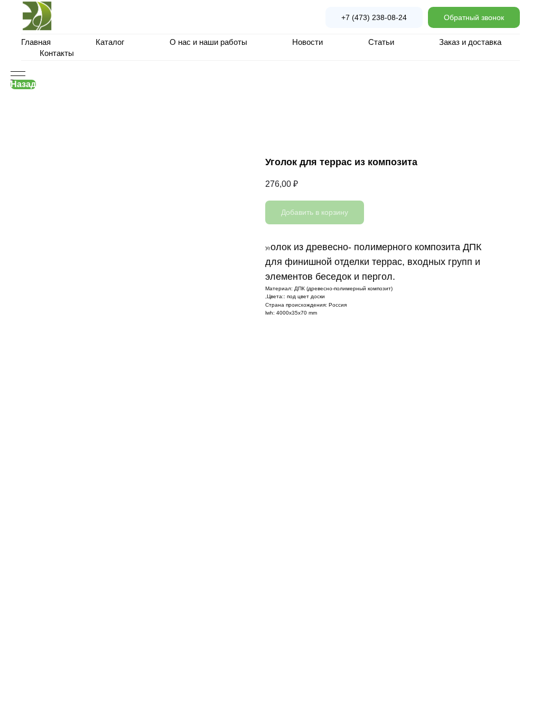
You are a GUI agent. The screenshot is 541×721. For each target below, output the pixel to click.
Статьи (381, 41)
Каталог (110, 41)
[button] (474, 17)
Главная (36, 41)
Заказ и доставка (470, 41)
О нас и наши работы (208, 41)
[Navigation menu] (18, 76)
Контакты (57, 53)
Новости (307, 41)
